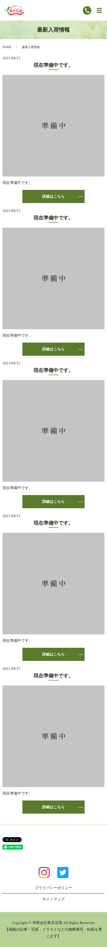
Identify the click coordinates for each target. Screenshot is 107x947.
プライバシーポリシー (53, 888)
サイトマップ (53, 899)
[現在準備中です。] (53, 125)
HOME (6, 47)
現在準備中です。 (53, 65)
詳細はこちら (53, 196)
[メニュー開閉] (99, 10)
